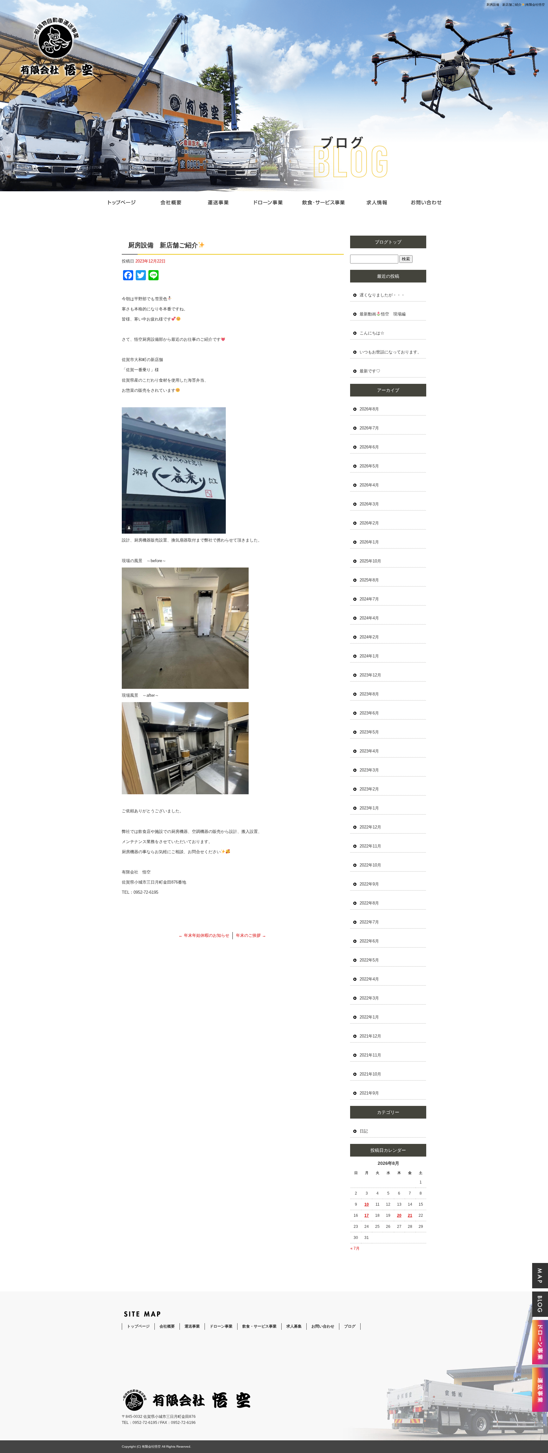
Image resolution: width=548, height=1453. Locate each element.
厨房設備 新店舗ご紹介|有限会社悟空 (515, 4)
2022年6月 (369, 941)
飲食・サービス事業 (323, 202)
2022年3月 (369, 998)
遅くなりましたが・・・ (382, 295)
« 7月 (355, 1248)
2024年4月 (369, 618)
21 (410, 1215)
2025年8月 (369, 580)
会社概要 (171, 202)
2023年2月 (369, 789)
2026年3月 (369, 504)
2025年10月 (370, 561)
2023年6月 (369, 713)
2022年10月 (370, 865)
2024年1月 (369, 656)
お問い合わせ (426, 202)
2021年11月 (370, 1055)
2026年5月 (369, 466)
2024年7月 (369, 599)
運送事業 (218, 202)
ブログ (350, 1326)
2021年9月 (369, 1093)
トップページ (121, 202)
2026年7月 (369, 428)
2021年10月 (370, 1074)
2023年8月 (369, 694)
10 (366, 1204)
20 (399, 1215)
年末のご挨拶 (251, 935)
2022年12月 (370, 827)
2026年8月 (369, 409)
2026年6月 (369, 447)
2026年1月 (369, 542)
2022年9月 (369, 884)
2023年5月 (369, 732)
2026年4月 (369, 485)
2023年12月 (370, 675)
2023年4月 (369, 751)
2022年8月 (369, 903)
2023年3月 (369, 770)
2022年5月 (369, 960)
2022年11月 (370, 846)
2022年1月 (369, 1017)
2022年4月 (369, 979)
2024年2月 (369, 637)
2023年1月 (369, 808)
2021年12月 (370, 1036)
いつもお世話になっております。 (390, 352)
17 (366, 1215)
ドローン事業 (267, 202)
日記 (364, 1131)
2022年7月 (369, 922)
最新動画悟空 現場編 (383, 314)
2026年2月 (369, 523)
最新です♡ (370, 371)
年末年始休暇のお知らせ (204, 935)
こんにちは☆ (372, 333)
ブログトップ (388, 241)
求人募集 (377, 202)
